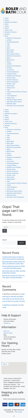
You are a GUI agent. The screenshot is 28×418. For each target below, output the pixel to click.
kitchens (7, 34)
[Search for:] (14, 227)
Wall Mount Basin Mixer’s (14, 99)
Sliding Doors (11, 87)
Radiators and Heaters (14, 76)
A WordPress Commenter (10, 305)
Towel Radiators (12, 95)
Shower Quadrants (13, 82)
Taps (8, 44)
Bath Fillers (10, 52)
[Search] (4, 231)
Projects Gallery (12, 74)
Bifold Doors (10, 60)
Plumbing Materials (13, 42)
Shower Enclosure (12, 80)
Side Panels (10, 86)
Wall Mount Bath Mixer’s (14, 101)
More (6, 36)
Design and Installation (14, 66)
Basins (7, 28)
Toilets (7, 26)
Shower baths (11, 78)
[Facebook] (3, 358)
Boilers (7, 20)
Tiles (8, 46)
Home (6, 18)
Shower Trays (11, 84)
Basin (8, 48)
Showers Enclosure (11, 32)
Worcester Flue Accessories (15, 105)
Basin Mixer (10, 50)
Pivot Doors (10, 70)
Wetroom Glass (11, 103)
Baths (6, 24)
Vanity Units (8, 30)
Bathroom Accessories (14, 38)
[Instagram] (8, 358)
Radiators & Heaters (11, 22)
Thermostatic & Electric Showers (17, 91)
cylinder (9, 40)
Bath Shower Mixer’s (13, 54)
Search (4, 240)
